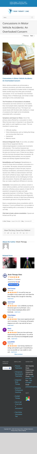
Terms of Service (22, 430)
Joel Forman (11, 288)
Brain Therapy (7, 221)
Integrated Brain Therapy (18, 382)
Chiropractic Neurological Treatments (18, 374)
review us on (13, 284)
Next (31, 36)
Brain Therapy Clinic (15, 275)
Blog (23, 221)
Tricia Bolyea (12, 315)
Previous (26, 36)
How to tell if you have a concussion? (18, 405)
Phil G (9, 328)
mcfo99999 (11, 342)
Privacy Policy (14, 430)
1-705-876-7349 (21, 2)
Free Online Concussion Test (18, 414)
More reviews (19, 354)
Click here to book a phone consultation (15, 213)
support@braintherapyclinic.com (18, 3)
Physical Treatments (18, 367)
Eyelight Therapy (17, 397)
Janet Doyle (11, 302)
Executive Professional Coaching (18, 390)
